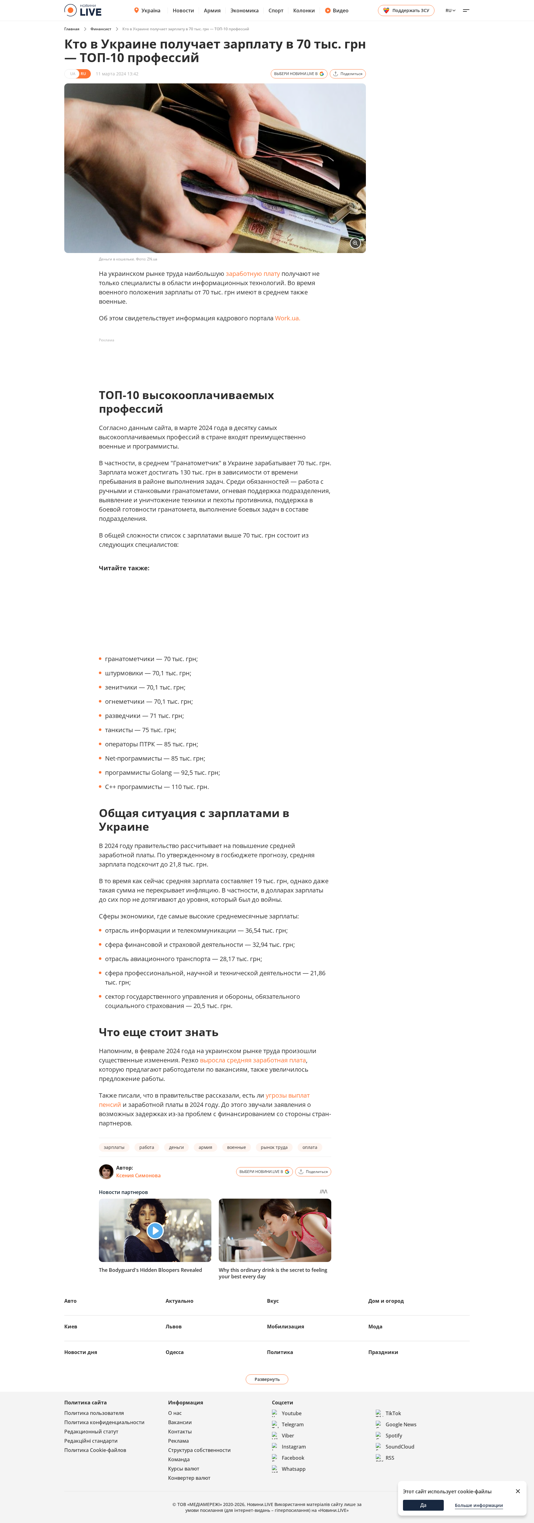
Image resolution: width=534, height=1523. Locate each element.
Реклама (178, 1440)
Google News (401, 1424)
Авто (70, 1300)
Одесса (175, 1352)
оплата (310, 1147)
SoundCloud (400, 1446)
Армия (212, 10)
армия (205, 1147)
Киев (70, 1326)
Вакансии (180, 1422)
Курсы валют (183, 1468)
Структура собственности (199, 1450)
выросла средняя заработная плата (253, 1060)
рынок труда (274, 1147)
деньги (176, 1147)
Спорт (276, 10)
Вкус (273, 1300)
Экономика (245, 10)
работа (146, 1147)
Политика (280, 1352)
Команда (179, 1459)
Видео (341, 10)
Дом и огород (386, 1300)
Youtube (292, 1413)
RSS (390, 1457)
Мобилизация (285, 1326)
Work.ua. (287, 318)
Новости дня (80, 1352)
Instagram (294, 1446)
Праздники (383, 1352)
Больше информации (479, 1505)
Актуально (179, 1300)
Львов (174, 1326)
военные (236, 1147)
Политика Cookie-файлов (95, 1450)
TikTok (393, 1413)
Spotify (394, 1435)
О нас (175, 1413)
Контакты (180, 1431)
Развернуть (267, 1379)
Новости (183, 10)
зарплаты (114, 1147)
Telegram (293, 1424)
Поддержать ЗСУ (410, 10)
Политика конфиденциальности (104, 1422)
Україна (151, 10)
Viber (288, 1435)
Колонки (304, 10)
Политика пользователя (94, 1413)
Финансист (101, 29)
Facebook (293, 1457)
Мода (375, 1326)
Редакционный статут (91, 1431)
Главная (71, 29)
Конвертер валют (189, 1477)
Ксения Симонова (138, 1175)
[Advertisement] (211, 359)
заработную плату (253, 273)
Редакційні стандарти (91, 1440)
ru (448, 10)
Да (423, 1505)
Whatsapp (294, 1469)
